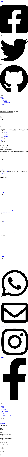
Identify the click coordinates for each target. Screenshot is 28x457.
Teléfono (1, 439)
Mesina (2, 256)
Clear (3, 199)
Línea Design (5, 101)
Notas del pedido (3, 444)
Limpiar (2, 169)
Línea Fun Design (6, 134)
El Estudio (4, 415)
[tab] (14, 173)
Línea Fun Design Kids (7, 102)
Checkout (4, 422)
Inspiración (2, 104)
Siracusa (2, 192)
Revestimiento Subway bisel (5, 212)
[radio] (16, 194)
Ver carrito (1, 422)
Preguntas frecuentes (3, 409)
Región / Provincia (2, 438)
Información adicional (3, 173)
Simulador (26, 129)
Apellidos (1, 428)
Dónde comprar (3, 408)
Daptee (10, 415)
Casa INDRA (4, 100)
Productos (2, 98)
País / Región (2, 432)
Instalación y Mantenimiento (4, 411)
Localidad (1, 435)
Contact (2, 1)
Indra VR (2, 413)
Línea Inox (4, 99)
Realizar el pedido (2, 451)
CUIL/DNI (1, 429)
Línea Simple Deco (5, 131)
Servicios (2, 103)
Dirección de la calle (2, 434)
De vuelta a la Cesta (2, 423)
